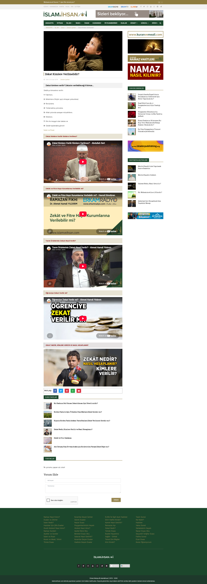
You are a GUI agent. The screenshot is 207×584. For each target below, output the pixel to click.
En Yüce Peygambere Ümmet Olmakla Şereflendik (149, 130)
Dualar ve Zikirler (51, 520)
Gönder (116, 500)
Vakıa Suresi (141, 525)
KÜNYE (46, 6)
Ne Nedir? (140, 520)
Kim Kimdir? (110, 542)
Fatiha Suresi (141, 536)
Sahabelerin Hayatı (143, 528)
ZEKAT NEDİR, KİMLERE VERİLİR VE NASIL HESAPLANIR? (67, 345)
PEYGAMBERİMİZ (111, 23)
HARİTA (61, 6)
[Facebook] (141, 6)
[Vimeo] (102, 566)
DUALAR (124, 23)
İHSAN (87, 23)
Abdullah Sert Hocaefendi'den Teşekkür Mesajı (149, 202)
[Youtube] (151, 6)
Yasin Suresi (141, 517)
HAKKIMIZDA (54, 6)
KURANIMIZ (97, 23)
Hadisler (139, 522)
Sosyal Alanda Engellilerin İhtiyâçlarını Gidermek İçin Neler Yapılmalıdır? (149, 96)
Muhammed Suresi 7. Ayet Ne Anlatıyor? (59, 2)
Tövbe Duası (49, 542)
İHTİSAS (60, 23)
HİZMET (133, 23)
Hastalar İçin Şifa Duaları (54, 525)
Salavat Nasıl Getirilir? (83, 536)
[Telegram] (161, 6)
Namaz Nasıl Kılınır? (52, 517)
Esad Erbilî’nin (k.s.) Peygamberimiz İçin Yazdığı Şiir (149, 105)
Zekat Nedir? (110, 528)
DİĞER (154, 23)
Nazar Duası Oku (143, 531)
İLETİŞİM (77, 6)
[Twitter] (144, 6)
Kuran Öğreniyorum (143, 542)
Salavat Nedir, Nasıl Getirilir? (149, 184)
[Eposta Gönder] (79, 391)
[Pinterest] (158, 6)
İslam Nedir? (49, 522)
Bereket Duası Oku (81, 534)
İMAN (78, 23)
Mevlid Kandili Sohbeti (147, 175)
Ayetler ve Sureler (51, 534)
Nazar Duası (79, 522)
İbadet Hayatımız (112, 534)
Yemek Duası (110, 531)
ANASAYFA (49, 23)
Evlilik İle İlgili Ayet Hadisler (116, 517)
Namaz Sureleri (50, 531)
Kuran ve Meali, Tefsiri (52, 539)
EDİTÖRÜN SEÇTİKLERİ (138, 160)
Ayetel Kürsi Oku (81, 531)
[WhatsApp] (154, 6)
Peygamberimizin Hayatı (84, 525)
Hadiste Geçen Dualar (83, 542)
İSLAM (68, 23)
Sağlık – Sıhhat (111, 536)
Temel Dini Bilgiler (112, 539)
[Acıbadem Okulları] (145, 216)
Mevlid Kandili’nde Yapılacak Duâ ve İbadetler (149, 167)
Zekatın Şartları (71, 27)
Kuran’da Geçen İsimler (83, 517)
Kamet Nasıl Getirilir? (113, 522)
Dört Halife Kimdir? (113, 520)
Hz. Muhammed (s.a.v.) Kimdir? (150, 192)
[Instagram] (148, 6)
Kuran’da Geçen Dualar (83, 539)
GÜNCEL (144, 23)
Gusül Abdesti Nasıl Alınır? (54, 528)
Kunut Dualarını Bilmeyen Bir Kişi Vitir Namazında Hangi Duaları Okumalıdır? (149, 122)
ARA (72, 6)
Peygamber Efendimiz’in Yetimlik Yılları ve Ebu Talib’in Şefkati (150, 114)
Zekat (62, 27)
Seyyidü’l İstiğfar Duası (145, 534)
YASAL (67, 6)
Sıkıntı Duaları (80, 520)
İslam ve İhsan (49, 130)
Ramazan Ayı (110, 525)
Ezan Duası (140, 539)
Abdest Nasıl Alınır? (82, 528)
